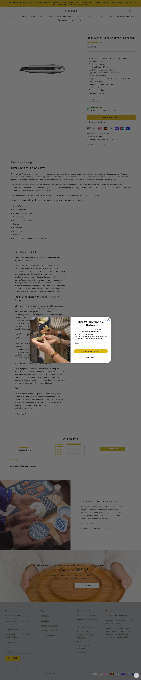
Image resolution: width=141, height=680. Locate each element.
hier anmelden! (90, 351)
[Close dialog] (108, 319)
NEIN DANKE (91, 357)
